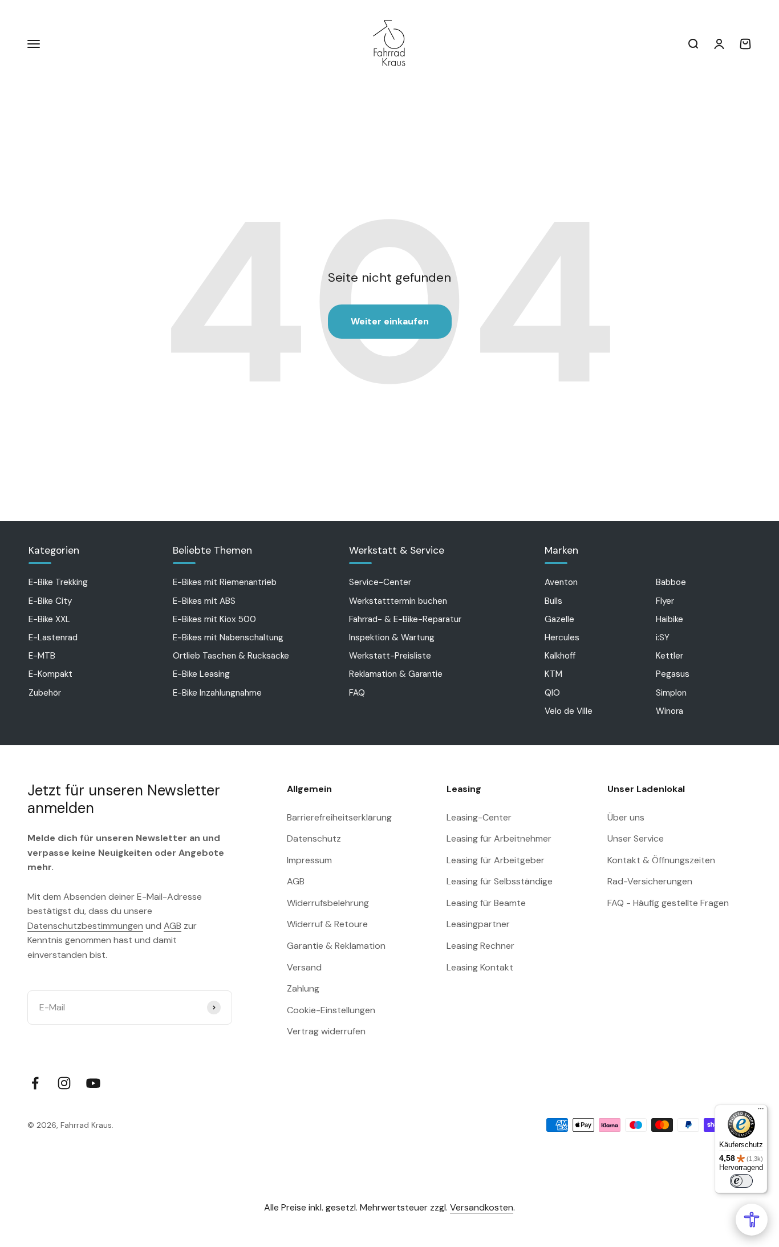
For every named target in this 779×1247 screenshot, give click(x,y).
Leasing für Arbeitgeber (496, 860)
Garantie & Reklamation (336, 946)
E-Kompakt (50, 674)
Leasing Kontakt (480, 967)
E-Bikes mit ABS (204, 601)
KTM (553, 674)
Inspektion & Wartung (392, 637)
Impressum (309, 860)
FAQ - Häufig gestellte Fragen (668, 903)
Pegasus (672, 674)
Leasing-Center (479, 817)
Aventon (561, 582)
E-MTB (42, 655)
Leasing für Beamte (486, 903)
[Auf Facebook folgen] (35, 1083)
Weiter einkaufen (390, 321)
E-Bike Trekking (58, 582)
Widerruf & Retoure (327, 924)
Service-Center (380, 582)
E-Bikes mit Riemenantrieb (225, 582)
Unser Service (635, 838)
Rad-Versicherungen (649, 881)
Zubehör (45, 692)
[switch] (741, 1181)
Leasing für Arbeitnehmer (499, 838)
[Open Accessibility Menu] (752, 1220)
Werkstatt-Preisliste (390, 655)
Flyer (665, 601)
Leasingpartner (478, 924)
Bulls (553, 601)
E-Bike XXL (49, 619)
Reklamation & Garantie (396, 674)
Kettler (669, 655)
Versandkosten (481, 1207)
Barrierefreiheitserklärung (339, 817)
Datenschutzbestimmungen (85, 926)
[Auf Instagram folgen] (64, 1083)
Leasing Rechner (480, 946)
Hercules (562, 637)
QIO (552, 692)
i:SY (663, 637)
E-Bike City (50, 601)
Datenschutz (314, 838)
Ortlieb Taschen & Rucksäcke (231, 655)
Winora (669, 711)
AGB (172, 926)
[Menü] (761, 1111)
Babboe (671, 582)
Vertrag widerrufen (326, 1031)
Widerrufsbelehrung (328, 903)
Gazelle (559, 619)
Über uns (625, 817)
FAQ (357, 692)
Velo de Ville (569, 711)
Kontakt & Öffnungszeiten (661, 860)
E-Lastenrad (53, 637)
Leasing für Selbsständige (500, 881)
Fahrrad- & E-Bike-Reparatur (405, 619)
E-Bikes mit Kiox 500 (214, 619)
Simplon (671, 692)
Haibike (669, 619)
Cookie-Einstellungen (331, 1010)
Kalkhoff (560, 655)
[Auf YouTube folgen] (93, 1083)
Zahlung (303, 988)
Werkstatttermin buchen (398, 601)
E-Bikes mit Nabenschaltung (228, 637)
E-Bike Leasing (201, 674)
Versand (304, 967)
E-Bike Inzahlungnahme (217, 692)
